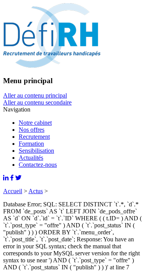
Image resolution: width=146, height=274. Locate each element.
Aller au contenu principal (35, 95)
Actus (35, 191)
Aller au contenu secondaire (37, 102)
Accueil (12, 191)
